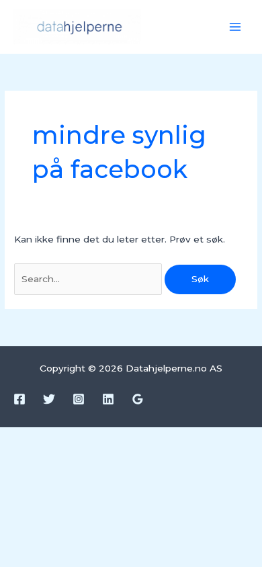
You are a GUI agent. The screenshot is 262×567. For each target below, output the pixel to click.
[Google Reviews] (138, 399)
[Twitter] (49, 399)
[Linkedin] (108, 399)
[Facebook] (19, 399)
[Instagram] (79, 399)
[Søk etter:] (89, 278)
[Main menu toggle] (235, 27)
